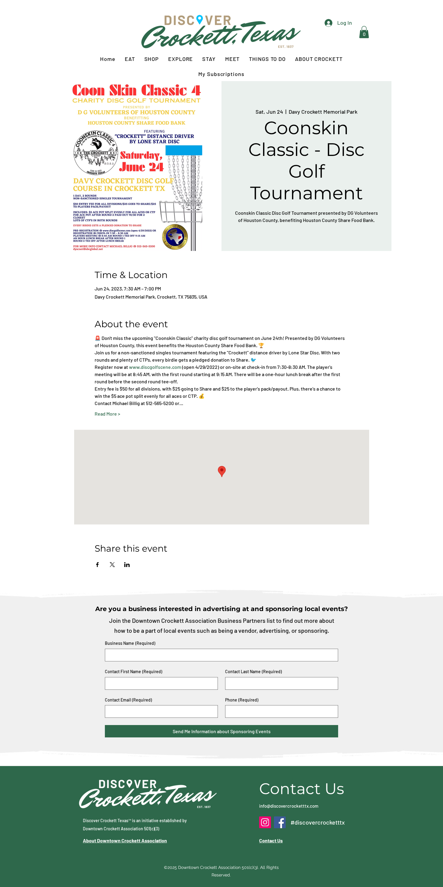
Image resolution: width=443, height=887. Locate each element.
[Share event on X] (112, 564)
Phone (241, 699)
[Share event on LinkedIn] (127, 564)
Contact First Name (133, 671)
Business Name (130, 643)
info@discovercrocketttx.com (288, 806)
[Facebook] (280, 822)
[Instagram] (265, 822)
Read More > (107, 414)
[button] (364, 32)
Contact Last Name (253, 671)
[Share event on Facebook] (97, 564)
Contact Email (128, 699)
